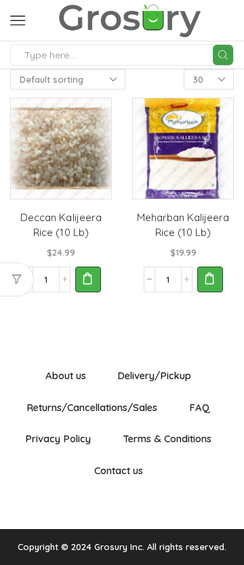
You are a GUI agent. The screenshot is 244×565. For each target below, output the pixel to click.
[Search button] (223, 55)
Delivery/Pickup (154, 375)
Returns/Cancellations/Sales (91, 407)
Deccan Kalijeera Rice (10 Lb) (60, 225)
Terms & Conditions (167, 438)
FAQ (199, 407)
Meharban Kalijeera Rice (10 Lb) (183, 225)
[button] (88, 279)
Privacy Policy (58, 438)
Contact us (118, 470)
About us (65, 375)
